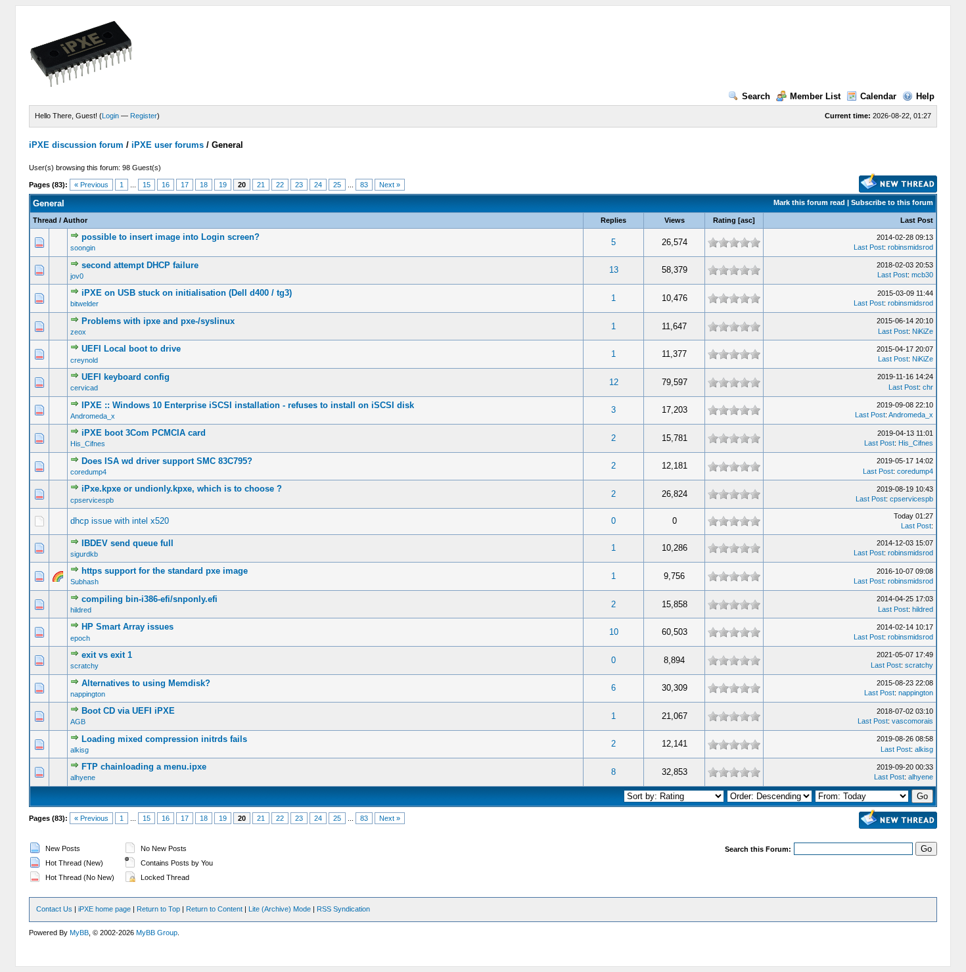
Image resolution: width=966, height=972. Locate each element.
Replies (613, 220)
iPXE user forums (167, 145)
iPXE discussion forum (76, 145)
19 (223, 185)
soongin (82, 248)
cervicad (84, 388)
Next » (389, 185)
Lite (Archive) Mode (279, 909)
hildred (80, 610)
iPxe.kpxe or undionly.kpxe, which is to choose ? (181, 489)
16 (166, 185)
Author (75, 220)
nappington (87, 694)
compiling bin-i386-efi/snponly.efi (149, 599)
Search (756, 96)
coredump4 (88, 472)
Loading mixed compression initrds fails (164, 739)
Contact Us (54, 909)
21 (261, 185)
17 (185, 185)
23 (299, 185)
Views (674, 220)
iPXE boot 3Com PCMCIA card (143, 433)
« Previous (91, 185)
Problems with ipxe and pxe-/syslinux (158, 321)
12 (613, 382)
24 (318, 185)
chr (928, 387)
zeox (78, 332)
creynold (84, 360)
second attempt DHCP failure (139, 265)
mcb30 (922, 275)
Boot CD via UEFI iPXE (128, 711)
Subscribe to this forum (892, 202)
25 (337, 185)
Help (925, 96)
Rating (724, 220)
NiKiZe (922, 331)
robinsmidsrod (910, 247)
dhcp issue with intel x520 (119, 521)
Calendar (878, 96)
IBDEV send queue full (127, 543)
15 (146, 185)
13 (613, 270)
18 (204, 185)
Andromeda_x (92, 416)
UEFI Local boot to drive (131, 349)
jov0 (76, 276)
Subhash (84, 582)
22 (280, 185)
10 (613, 632)
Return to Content (214, 909)
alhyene (82, 777)
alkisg (79, 750)
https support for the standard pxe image (164, 571)
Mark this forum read (809, 202)
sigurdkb (84, 554)
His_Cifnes (87, 444)
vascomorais (912, 721)
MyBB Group (156, 933)
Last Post (916, 220)
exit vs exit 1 (106, 655)
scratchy (84, 666)
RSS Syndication (343, 909)
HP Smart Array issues (127, 627)
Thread (45, 220)
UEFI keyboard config (125, 377)
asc (746, 220)
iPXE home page (104, 909)
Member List (815, 96)
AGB (77, 722)
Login (110, 116)
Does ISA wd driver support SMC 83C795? (166, 461)
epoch (80, 638)
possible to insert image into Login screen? (170, 237)
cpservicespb (92, 500)
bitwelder (84, 304)
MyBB (79, 933)
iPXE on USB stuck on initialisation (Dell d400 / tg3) (186, 293)
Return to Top (158, 909)
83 (364, 185)
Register (143, 116)
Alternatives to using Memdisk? (145, 683)
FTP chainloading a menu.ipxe (143, 767)
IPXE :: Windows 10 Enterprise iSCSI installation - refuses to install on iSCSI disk (247, 405)
